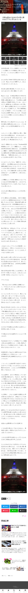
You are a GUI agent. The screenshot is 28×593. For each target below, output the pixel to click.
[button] (25, 310)
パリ (9, 498)
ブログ (4, 498)
